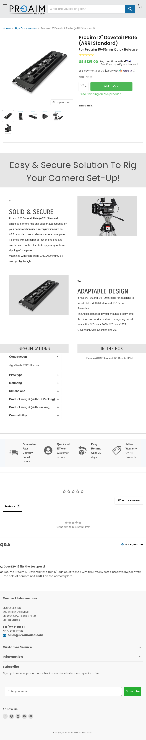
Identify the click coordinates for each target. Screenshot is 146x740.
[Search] (130, 9)
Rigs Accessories (26, 28)
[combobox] (86, 9)
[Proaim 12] (8, 116)
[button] (111, 71)
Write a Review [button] (131, 500)
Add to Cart (111, 86)
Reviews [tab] (9, 506)
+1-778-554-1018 (13, 630)
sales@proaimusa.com (25, 635)
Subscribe (133, 691)
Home (7, 28)
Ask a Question (133, 544)
